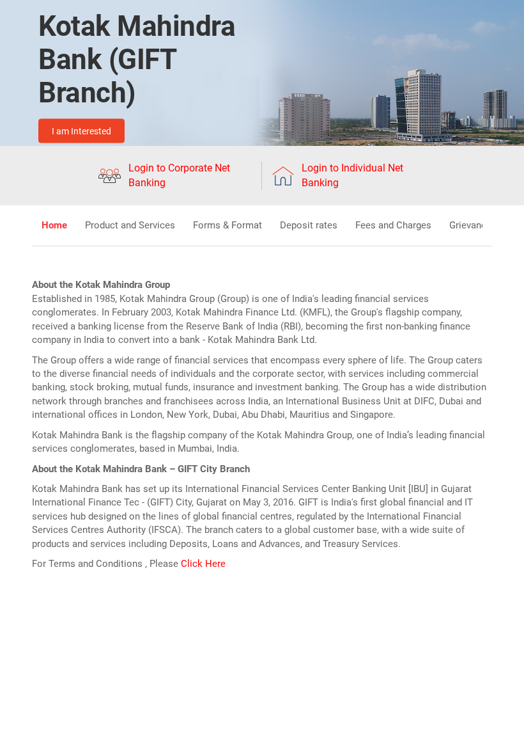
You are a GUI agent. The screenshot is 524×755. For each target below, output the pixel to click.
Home (54, 225)
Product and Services (130, 225)
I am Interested (81, 130)
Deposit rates (308, 225)
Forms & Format (227, 225)
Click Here (203, 563)
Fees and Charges (393, 225)
